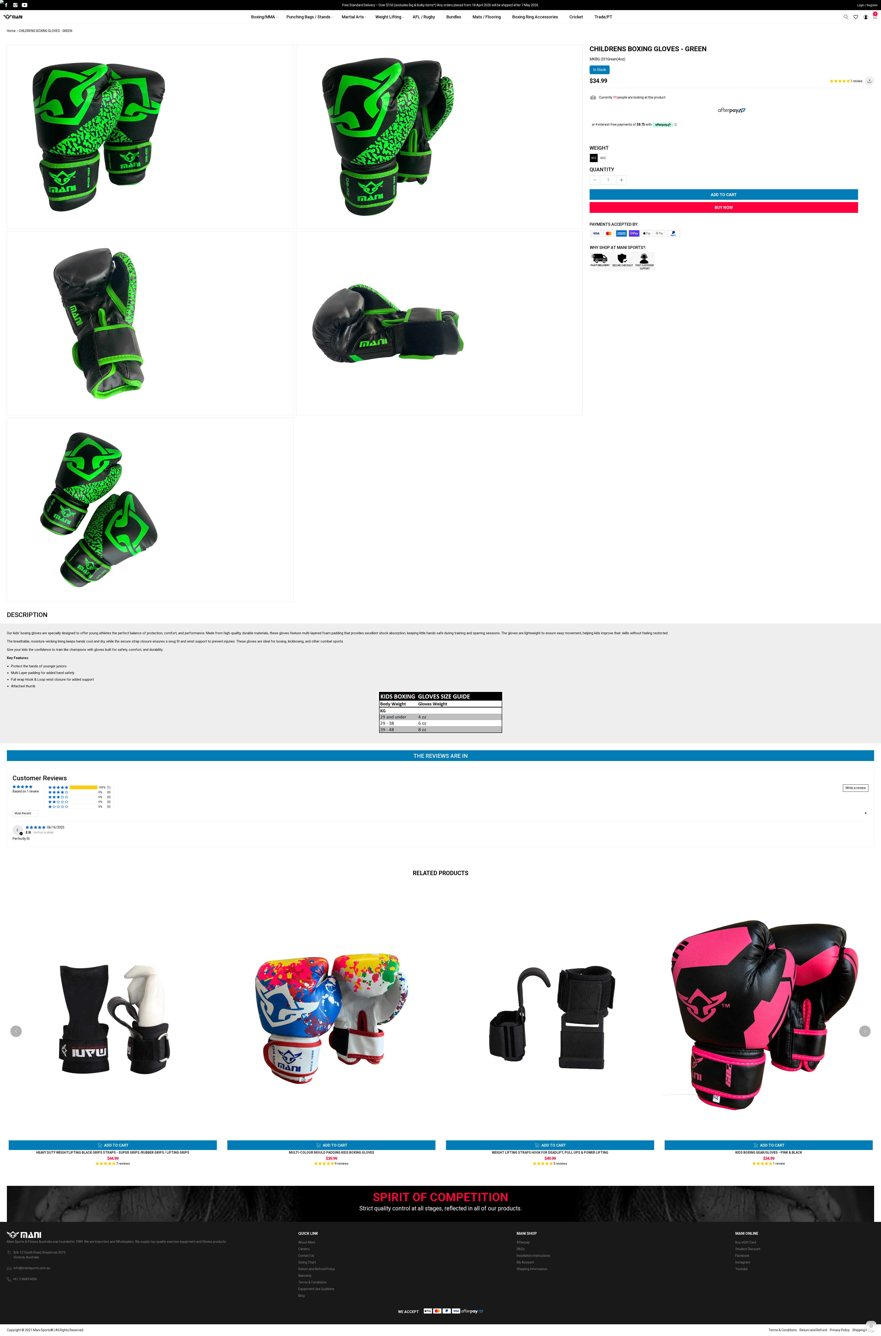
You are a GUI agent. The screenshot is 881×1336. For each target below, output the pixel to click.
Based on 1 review (26, 791)
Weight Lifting (388, 16)
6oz (603, 158)
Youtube (741, 1269)
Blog (301, 1295)
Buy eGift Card (745, 1242)
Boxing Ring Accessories (535, 16)
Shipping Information (532, 1269)
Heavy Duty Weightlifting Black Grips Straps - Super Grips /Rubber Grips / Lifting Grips (112, 1152)
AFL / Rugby (424, 16)
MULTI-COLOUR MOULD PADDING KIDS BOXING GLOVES (331, 1152)
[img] (36, 827)
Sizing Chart (307, 1262)
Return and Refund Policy (316, 1269)
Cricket (576, 16)
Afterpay (523, 1242)
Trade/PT (603, 16)
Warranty (305, 1275)
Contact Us (306, 1255)
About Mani (306, 1242)
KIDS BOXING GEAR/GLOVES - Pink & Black (768, 1152)
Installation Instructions (533, 1255)
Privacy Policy (840, 1330)
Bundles (453, 16)
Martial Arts (353, 16)
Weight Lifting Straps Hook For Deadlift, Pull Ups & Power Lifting (550, 1152)
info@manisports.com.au (32, 1268)
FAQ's (521, 1249)
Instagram (742, 1262)
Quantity (602, 169)
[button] (840, 81)
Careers (304, 1249)
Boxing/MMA (263, 16)
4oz (594, 158)
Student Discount (747, 1249)
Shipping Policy (863, 1330)
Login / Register (867, 5)
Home (11, 31)
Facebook (742, 1255)
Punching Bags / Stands (308, 16)
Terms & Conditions (312, 1282)
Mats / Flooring (487, 16)
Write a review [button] (855, 788)
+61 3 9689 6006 (25, 1279)
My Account (525, 1262)
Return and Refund (813, 1330)
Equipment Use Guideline (316, 1289)
